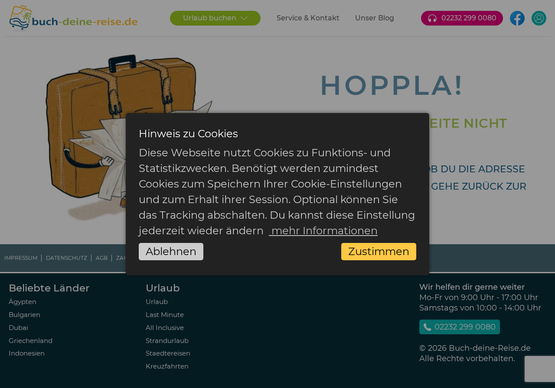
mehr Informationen (323, 230)
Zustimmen (378, 251)
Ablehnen (171, 251)
